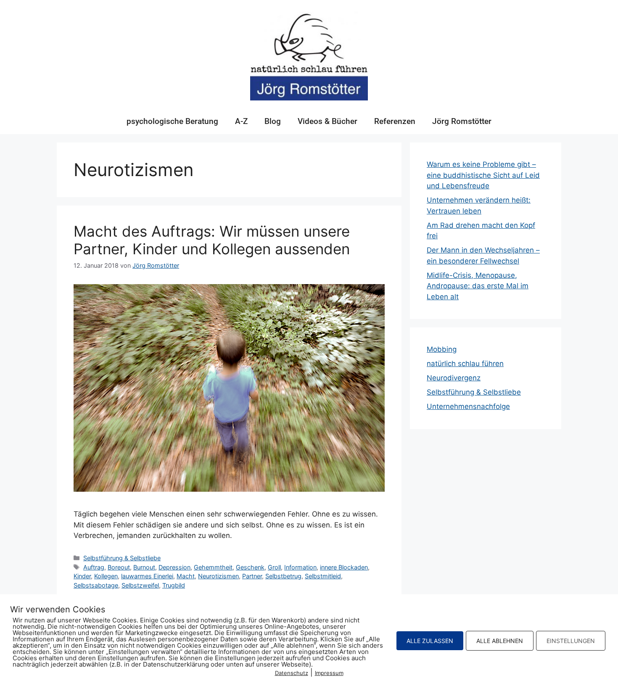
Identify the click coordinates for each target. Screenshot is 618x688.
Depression (174, 567)
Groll (274, 567)
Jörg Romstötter (461, 121)
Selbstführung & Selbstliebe (122, 557)
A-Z (241, 121)
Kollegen (106, 576)
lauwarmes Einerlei (147, 576)
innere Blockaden (344, 567)
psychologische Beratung (172, 121)
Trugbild (173, 585)
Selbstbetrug (283, 576)
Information (300, 567)
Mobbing (442, 349)
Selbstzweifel (140, 585)
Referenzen (394, 121)
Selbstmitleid (323, 576)
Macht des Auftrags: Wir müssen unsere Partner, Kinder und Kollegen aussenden (212, 240)
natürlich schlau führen (465, 363)
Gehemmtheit (213, 567)
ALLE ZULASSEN (430, 640)
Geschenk (250, 567)
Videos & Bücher (327, 121)
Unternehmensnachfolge (468, 406)
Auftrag (93, 567)
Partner (252, 576)
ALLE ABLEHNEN (499, 640)
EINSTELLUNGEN (571, 640)
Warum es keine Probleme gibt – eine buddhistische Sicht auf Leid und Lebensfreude (483, 175)
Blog (272, 121)
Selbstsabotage (96, 585)
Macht (186, 576)
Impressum (329, 673)
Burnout (144, 567)
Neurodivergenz (454, 378)
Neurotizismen (218, 576)
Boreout (119, 567)
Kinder (82, 576)
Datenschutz (291, 673)
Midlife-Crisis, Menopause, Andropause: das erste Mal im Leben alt (477, 286)
